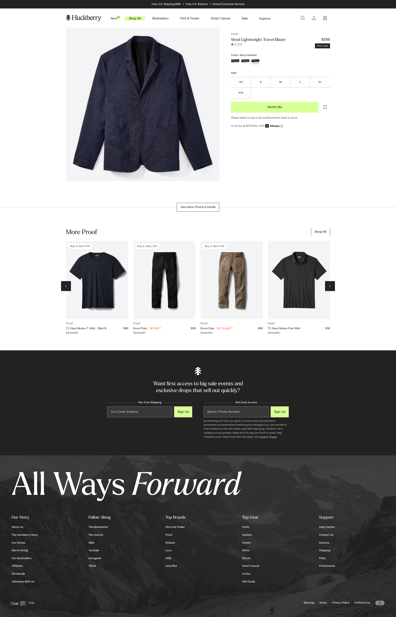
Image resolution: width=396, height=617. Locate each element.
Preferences (327, 565)
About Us (17, 527)
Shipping (324, 550)
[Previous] (66, 286)
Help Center (327, 527)
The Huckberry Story (25, 534)
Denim (246, 542)
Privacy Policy (340, 602)
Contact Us (326, 534)
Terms (263, 437)
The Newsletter (98, 527)
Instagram (94, 558)
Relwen (170, 542)
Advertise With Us (23, 581)
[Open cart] (325, 18)
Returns (324, 542)
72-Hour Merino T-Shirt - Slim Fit (86, 328)
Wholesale (18, 573)
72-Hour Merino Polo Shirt (284, 328)
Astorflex (171, 565)
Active (246, 573)
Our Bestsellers (22, 558)
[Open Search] (303, 18)
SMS (91, 542)
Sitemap (309, 602)
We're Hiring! (20, 550)
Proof (234, 34)
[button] (379, 603)
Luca (168, 550)
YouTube (93, 550)
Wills (168, 558)
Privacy (273, 437)
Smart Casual (250, 565)
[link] (320, 231)
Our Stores (19, 542)
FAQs (322, 558)
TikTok (92, 565)
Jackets (247, 534)
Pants (245, 527)
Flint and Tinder (175, 527)
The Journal (95, 534)
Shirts (246, 550)
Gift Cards (248, 581)
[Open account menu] (314, 18)
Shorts (246, 558)
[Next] (330, 286)
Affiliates (17, 565)
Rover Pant (147, 328)
